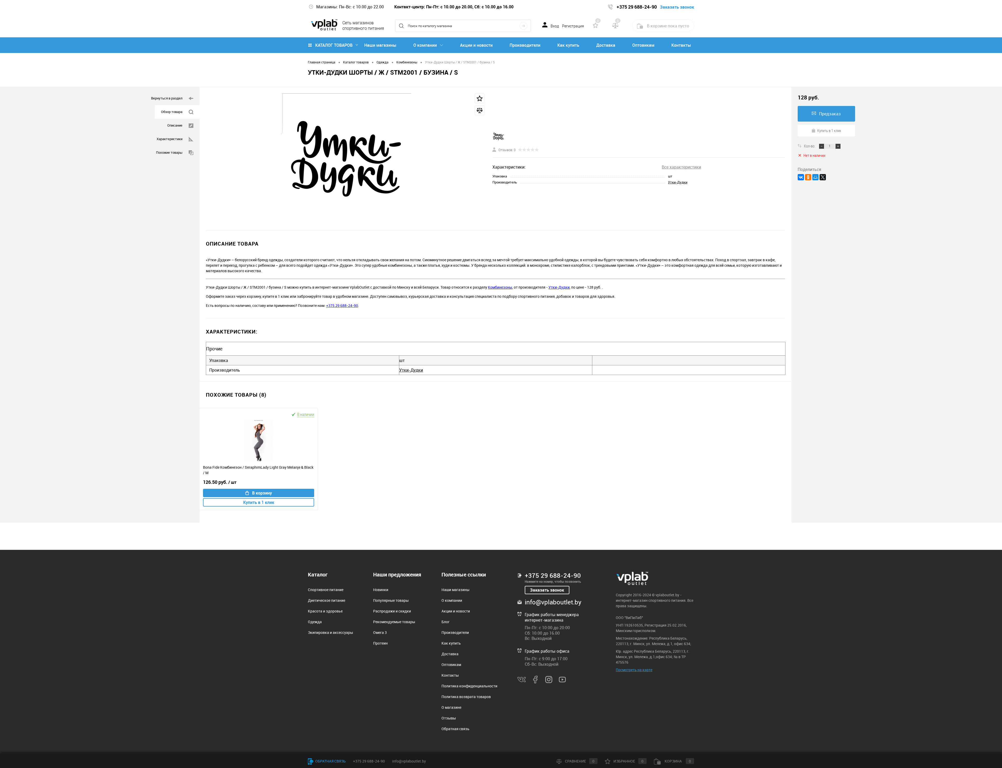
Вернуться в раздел (166, 98)
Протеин (380, 643)
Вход (555, 26)
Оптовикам (643, 45)
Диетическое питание (326, 600)
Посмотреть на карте (634, 669)
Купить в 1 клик (258, 502)
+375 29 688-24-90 (342, 305)
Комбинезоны (500, 287)
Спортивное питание (325, 589)
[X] (823, 177)
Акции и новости (476, 45)
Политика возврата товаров (466, 696)
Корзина (677, 761)
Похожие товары (169, 152)
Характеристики (169, 138)
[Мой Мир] (815, 177)
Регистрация (573, 26)
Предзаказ (830, 114)
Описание (174, 125)
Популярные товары (391, 600)
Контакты (681, 45)
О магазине (451, 707)
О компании (425, 45)
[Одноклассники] (808, 177)
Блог (446, 621)
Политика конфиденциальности (469, 685)
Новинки (380, 589)
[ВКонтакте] (801, 177)
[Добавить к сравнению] (479, 110)
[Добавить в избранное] (479, 98)
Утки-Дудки (677, 182)
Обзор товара (171, 111)
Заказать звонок (547, 590)
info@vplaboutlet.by (553, 602)
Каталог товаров (334, 45)
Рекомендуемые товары (394, 621)
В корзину (262, 493)
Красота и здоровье (325, 611)
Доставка (605, 45)
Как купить (568, 45)
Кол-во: (810, 145)
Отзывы (449, 718)
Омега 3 (380, 632)
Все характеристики (681, 167)
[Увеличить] (346, 158)
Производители (525, 45)
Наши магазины (380, 45)
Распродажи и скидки (392, 611)
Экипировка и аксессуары (330, 632)
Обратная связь (455, 728)
